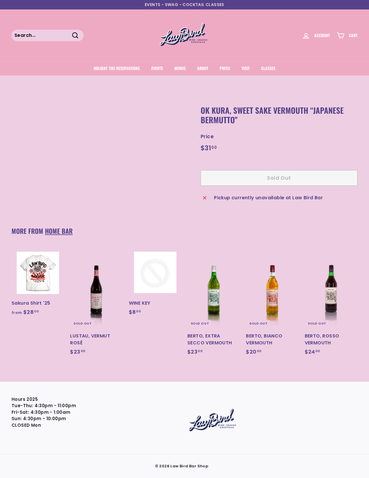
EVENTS (157, 68)
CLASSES (268, 68)
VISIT (246, 68)
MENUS (180, 68)
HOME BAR (59, 231)
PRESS (225, 68)
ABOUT (202, 68)
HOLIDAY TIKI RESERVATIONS (117, 68)
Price (207, 136)
